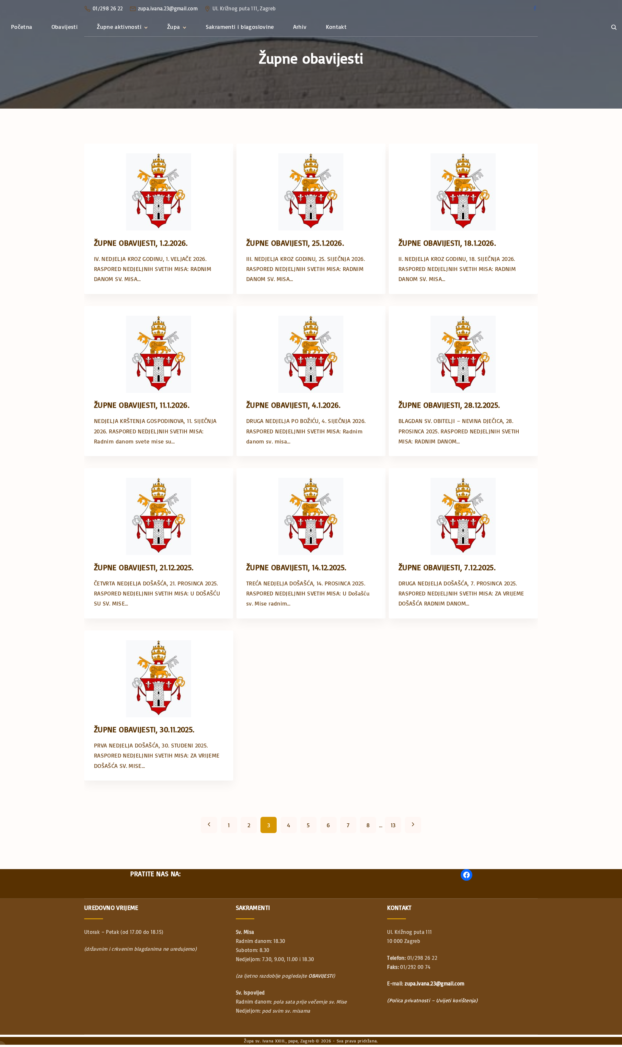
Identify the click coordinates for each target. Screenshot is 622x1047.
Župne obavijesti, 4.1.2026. (293, 405)
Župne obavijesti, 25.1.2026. (295, 243)
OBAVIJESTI (320, 975)
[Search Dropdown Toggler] (613, 27)
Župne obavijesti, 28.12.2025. (449, 405)
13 (393, 825)
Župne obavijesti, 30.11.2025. (144, 729)
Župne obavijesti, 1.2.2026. (141, 243)
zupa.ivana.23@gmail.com (168, 8)
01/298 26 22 (108, 8)
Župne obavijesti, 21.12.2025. (143, 567)
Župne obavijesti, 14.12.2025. (296, 567)
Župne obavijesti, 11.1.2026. (142, 405)
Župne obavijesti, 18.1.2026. (447, 243)
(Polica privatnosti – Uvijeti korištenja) (432, 1000)
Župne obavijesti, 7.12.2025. (447, 567)
